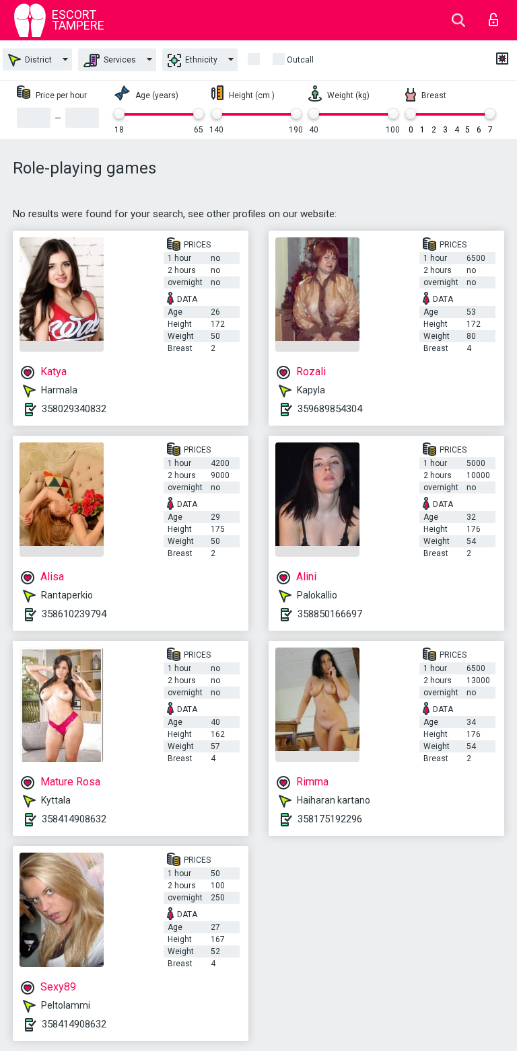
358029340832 (74, 409)
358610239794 (74, 614)
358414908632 (74, 819)
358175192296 (330, 819)
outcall (300, 60)
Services (119, 60)
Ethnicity (200, 60)
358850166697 (330, 614)
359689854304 (330, 409)
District (37, 60)
